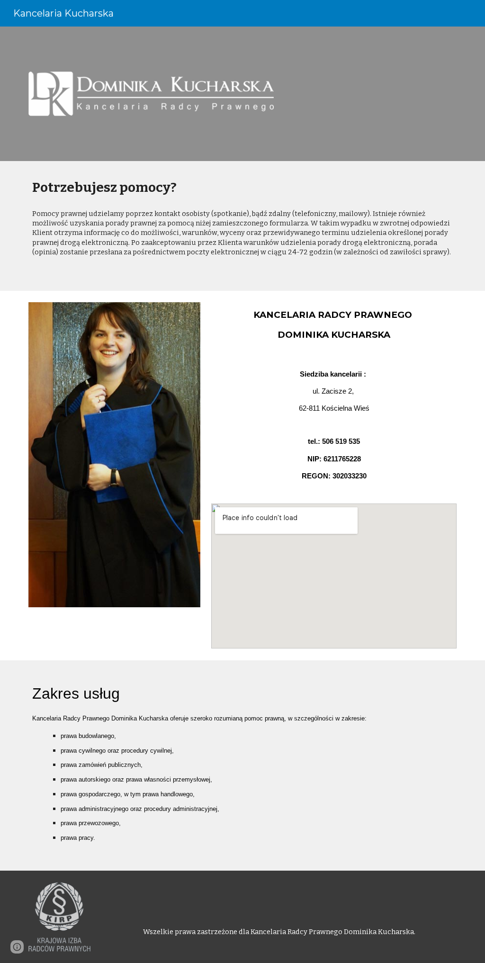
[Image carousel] (114, 460)
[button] (17, 947)
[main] (242, 187)
